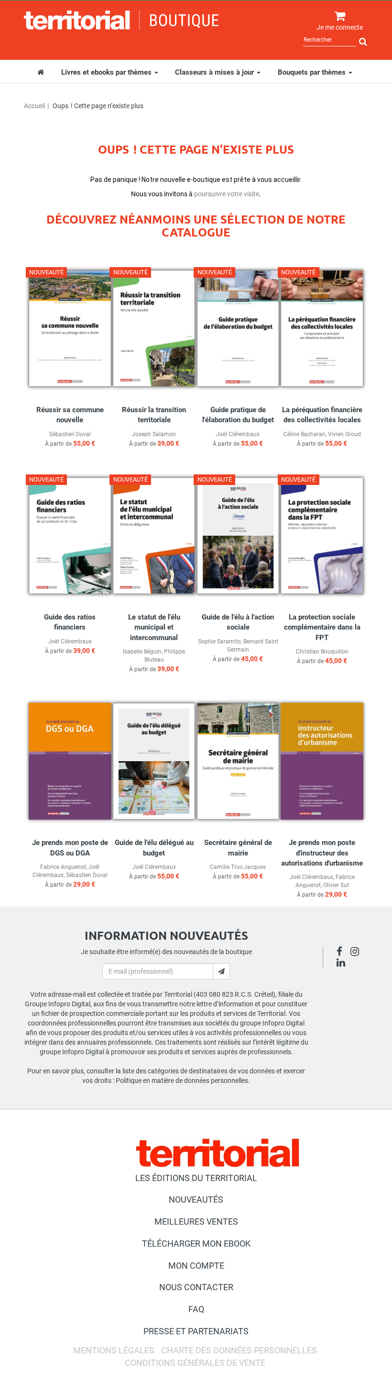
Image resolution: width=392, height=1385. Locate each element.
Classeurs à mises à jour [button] (215, 72)
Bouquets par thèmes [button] (313, 72)
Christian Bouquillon (322, 651)
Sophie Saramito (219, 641)
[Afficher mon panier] (338, 17)
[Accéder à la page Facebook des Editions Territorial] (342, 953)
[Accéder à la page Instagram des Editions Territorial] (357, 953)
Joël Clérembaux (238, 434)
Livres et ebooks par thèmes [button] (107, 72)
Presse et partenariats (196, 1331)
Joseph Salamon (154, 434)
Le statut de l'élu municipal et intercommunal (154, 627)
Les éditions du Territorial (196, 1178)
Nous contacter (196, 1287)
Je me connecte (339, 27)
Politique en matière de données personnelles (182, 1080)
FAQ (196, 1309)
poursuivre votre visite (226, 194)
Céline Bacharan (304, 434)
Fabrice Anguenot (63, 867)
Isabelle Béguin (142, 651)
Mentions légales (113, 1350)
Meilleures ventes (196, 1221)
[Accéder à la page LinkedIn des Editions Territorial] (343, 964)
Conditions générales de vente (195, 1363)
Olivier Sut (336, 885)
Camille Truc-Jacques (238, 867)
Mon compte (196, 1266)
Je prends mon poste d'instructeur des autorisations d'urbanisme (322, 852)
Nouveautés (196, 1199)
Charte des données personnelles (239, 1350)
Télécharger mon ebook (196, 1244)
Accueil (34, 106)
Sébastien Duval (70, 434)
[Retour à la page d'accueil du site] (121, 20)
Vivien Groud (344, 434)
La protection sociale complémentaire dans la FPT (322, 627)
